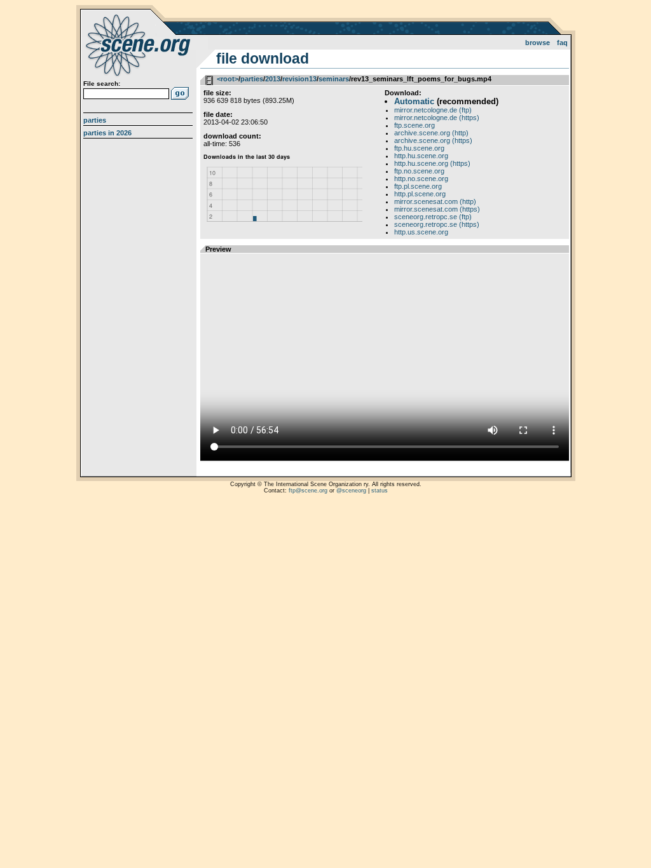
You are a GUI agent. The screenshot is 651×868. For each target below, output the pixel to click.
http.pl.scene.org (420, 194)
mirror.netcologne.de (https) (436, 117)
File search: (101, 83)
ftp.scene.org (414, 125)
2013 (272, 79)
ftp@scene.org (308, 490)
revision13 (299, 79)
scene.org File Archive (139, 44)
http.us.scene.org (421, 232)
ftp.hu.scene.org (419, 148)
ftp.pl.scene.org (418, 186)
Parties (94, 120)
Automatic (414, 101)
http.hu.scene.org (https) (432, 163)
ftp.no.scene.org (419, 171)
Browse (537, 42)
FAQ (562, 42)
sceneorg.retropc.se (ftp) (433, 216)
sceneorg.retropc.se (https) (436, 224)
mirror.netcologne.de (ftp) (433, 110)
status (379, 490)
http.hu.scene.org (421, 155)
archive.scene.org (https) (433, 140)
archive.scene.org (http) (431, 133)
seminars (334, 79)
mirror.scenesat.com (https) (437, 209)
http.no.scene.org (421, 178)
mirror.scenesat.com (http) (435, 201)
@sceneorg (351, 490)
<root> (227, 79)
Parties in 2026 (107, 133)
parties (251, 79)
